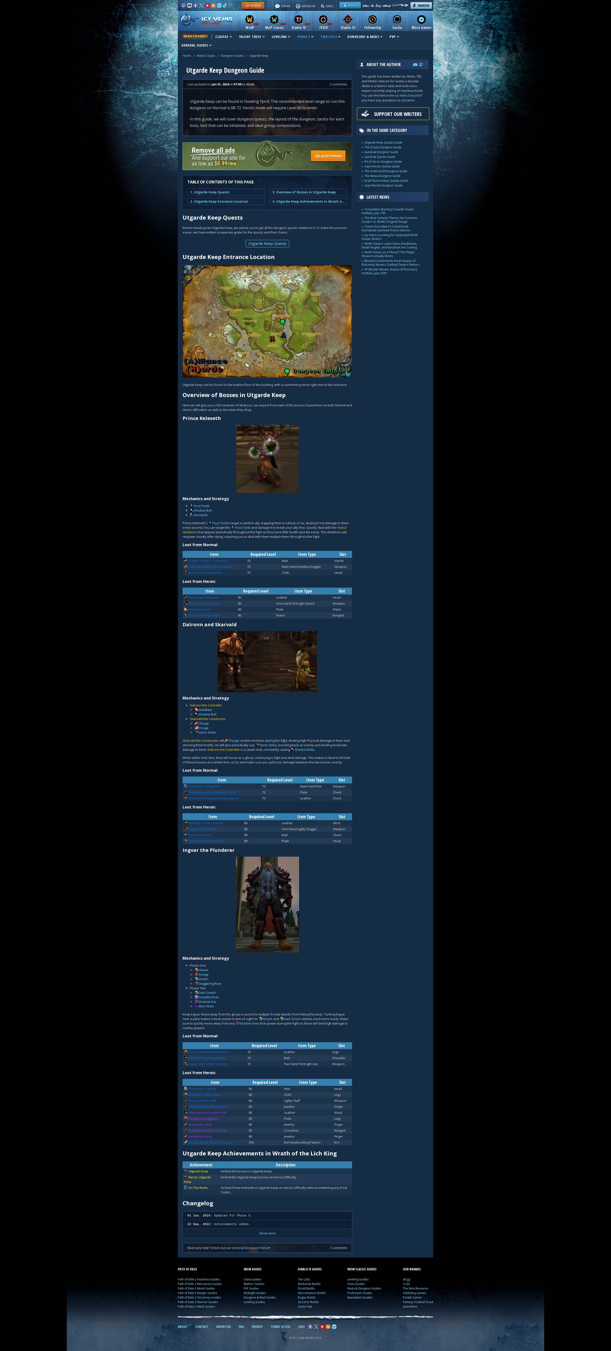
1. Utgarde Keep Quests (209, 192)
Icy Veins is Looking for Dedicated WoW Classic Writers (390, 237)
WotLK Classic (206, 56)
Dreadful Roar (208, 997)
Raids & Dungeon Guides (364, 1288)
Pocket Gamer (412, 1297)
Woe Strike (206, 1006)
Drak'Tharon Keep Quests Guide (386, 181)
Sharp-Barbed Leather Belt (207, 1112)
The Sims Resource (415, 1288)
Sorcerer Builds (308, 1302)
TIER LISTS (329, 36)
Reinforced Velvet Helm (205, 572)
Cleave (203, 970)
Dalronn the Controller (206, 705)
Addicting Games (414, 1293)
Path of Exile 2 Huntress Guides (199, 1279)
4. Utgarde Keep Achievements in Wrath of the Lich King (308, 201)
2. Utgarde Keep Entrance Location (219, 201)
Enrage (203, 728)
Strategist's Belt (199, 609)
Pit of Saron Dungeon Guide (383, 162)
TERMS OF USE (280, 1326)
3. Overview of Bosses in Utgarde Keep (304, 192)
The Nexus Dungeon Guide (382, 176)
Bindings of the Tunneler (206, 823)
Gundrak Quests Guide (379, 157)
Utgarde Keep (198, 1171)
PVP (393, 36)
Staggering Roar (209, 983)
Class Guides (252, 1279)
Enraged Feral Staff (202, 1100)
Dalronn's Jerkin (199, 835)
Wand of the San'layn (204, 615)
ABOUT (182, 1326)
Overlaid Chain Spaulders (207, 1058)
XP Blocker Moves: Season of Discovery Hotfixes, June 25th (389, 271)
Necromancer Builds (312, 1293)
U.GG (406, 1284)
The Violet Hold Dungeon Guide (385, 171)
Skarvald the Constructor (208, 719)
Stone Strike (207, 732)
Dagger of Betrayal (202, 829)
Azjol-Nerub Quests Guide (382, 166)
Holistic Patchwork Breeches (208, 1052)
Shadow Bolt (203, 510)
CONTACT (201, 1326)
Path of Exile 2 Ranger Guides (197, 1293)
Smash (203, 979)
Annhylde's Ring (199, 1124)
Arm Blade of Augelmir (204, 786)
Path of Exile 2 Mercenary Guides (200, 1284)
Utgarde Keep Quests (267, 243)
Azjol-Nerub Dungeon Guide (383, 185)
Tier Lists (304, 1279)
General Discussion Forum (251, 1248)
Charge (203, 723)
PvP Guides (251, 1288)
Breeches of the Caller (204, 1094)
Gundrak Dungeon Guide (381, 152)
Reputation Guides (359, 1297)
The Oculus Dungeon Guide (382, 147)
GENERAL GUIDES (194, 45)
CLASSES (221, 36)
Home (187, 56)
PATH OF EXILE (187, 1269)
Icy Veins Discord (407, 95)
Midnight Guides (255, 1293)
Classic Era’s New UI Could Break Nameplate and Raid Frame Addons (386, 228)
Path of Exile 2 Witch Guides (196, 1306)
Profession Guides (359, 1293)
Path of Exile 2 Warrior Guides (198, 1302)
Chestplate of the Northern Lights (212, 792)
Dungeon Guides (232, 56)
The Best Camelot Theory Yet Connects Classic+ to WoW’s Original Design (389, 220)
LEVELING (279, 36)
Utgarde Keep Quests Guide (383, 142)
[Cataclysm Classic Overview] (194, 36)
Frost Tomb (202, 506)
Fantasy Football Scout (418, 1302)
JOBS (301, 1326)
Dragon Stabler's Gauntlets (208, 561)
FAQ (241, 1326)
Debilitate (205, 710)
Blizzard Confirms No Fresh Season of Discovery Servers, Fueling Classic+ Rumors (391, 263)
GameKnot (410, 1306)
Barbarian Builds (309, 1284)
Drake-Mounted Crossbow (207, 1130)
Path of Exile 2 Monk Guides (196, 1288)
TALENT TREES (250, 36)
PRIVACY (257, 1326)
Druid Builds (306, 1288)
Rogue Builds (307, 1297)
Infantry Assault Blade (204, 603)
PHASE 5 (303, 36)
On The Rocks (198, 1187)
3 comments (338, 84)
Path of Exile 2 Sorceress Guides (199, 1297)
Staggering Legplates (203, 1118)
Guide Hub (305, 1306)
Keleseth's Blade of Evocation (209, 566)
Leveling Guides (254, 1302)
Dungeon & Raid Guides (260, 1297)
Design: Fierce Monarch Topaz (210, 1142)
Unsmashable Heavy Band (207, 1106)
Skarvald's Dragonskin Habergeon (213, 798)
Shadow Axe (207, 1001)
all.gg (406, 1279)
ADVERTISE (223, 1326)
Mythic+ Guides (254, 1284)
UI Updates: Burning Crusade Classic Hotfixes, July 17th (388, 211)
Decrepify (201, 515)
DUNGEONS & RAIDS (363, 36)
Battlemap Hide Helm (203, 597)
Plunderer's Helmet (202, 1089)
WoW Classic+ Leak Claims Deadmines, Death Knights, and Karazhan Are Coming (389, 245)
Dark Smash (207, 992)
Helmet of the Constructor (207, 841)
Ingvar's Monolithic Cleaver (207, 1064)
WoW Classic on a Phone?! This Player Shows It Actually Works (388, 254)
